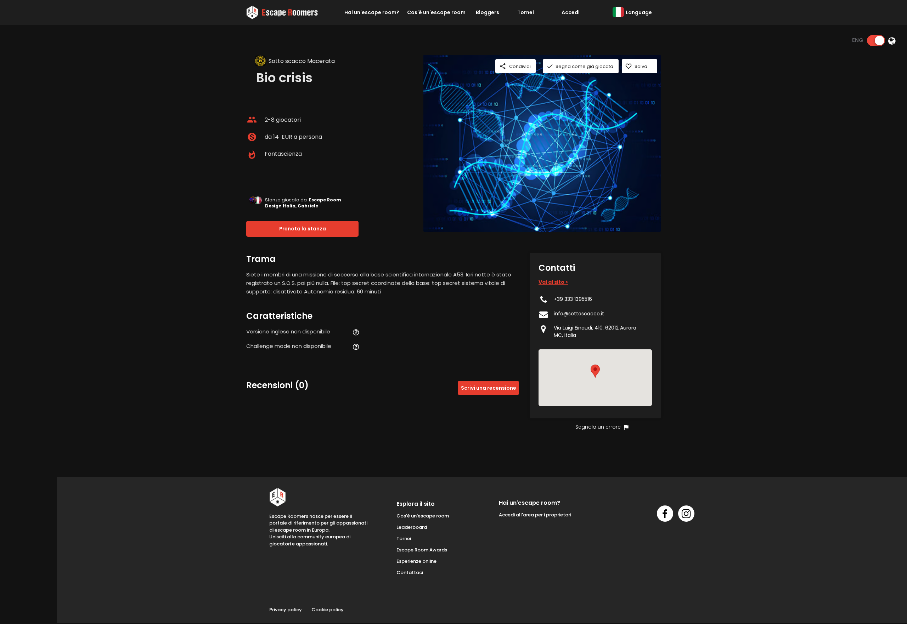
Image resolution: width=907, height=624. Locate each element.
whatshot (252, 155)
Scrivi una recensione (488, 387)
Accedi (571, 12)
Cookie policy (327, 609)
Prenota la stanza (302, 228)
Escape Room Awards (421, 549)
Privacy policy (285, 609)
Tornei (525, 12)
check (549, 66)
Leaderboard (411, 527)
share (502, 66)
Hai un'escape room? (371, 12)
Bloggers (487, 12)
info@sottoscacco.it (579, 313)
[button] (595, 371)
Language (639, 12)
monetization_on (252, 137)
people (252, 120)
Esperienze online (416, 561)
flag (626, 427)
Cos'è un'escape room (436, 12)
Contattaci (409, 572)
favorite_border (628, 66)
